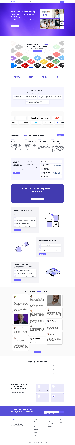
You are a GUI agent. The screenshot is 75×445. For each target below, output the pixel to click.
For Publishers (30, 1)
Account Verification (37, 423)
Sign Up (62, 1)
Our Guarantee (36, 421)
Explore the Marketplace (37, 51)
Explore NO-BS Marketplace (37, 198)
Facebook (61, 424)
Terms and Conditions (38, 442)
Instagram (61, 428)
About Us (22, 1)
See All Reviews (37, 352)
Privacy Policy (44, 442)
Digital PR (49, 424)
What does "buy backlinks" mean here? (28, 365)
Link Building (50, 421)
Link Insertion (50, 426)
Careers (35, 426)
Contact (35, 434)
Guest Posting (50, 423)
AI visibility (49, 427)
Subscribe (61, 411)
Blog (26, 1)
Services (35, 1)
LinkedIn (61, 422)
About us (35, 424)
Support (35, 432)
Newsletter (36, 429)
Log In (58, 1)
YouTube (61, 427)
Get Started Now (15, 26)
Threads (61, 425)
